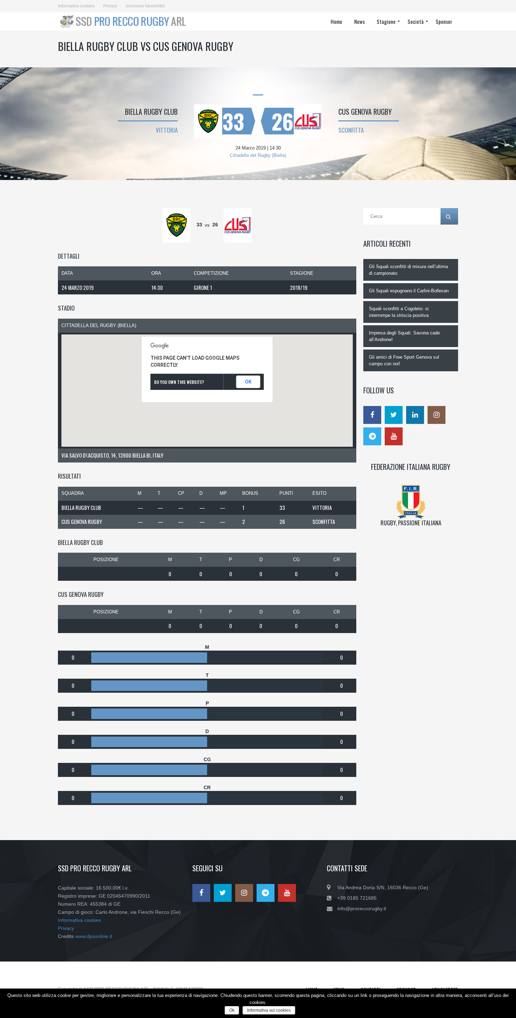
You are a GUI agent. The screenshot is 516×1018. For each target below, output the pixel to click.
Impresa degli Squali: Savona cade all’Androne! (404, 336)
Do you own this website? (179, 382)
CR (336, 559)
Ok (231, 1010)
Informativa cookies (76, 6)
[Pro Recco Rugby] (125, 21)
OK (248, 382)
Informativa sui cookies (269, 1010)
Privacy (110, 6)
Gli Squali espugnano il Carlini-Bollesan (409, 290)
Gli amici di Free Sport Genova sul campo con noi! (404, 360)
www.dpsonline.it (93, 936)
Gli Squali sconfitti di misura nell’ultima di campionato (408, 270)
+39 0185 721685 (357, 898)
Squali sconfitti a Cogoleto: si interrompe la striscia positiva (399, 312)
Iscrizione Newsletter (145, 6)
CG (296, 559)
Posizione (106, 559)
